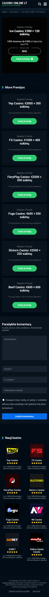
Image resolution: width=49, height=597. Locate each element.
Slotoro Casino (37, 490)
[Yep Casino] (12, 457)
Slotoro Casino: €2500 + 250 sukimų (24, 252)
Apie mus (36, 591)
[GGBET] (12, 546)
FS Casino (37, 460)
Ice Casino (14, 12)
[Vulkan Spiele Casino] (37, 546)
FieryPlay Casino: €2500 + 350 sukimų (24, 178)
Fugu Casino (12, 519)
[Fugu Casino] (12, 516)
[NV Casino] (37, 516)
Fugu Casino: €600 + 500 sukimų (24, 215)
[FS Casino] (37, 457)
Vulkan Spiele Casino (37, 550)
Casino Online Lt (14, 3)
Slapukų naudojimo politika (19, 591)
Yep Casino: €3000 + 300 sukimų (24, 105)
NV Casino (37, 519)
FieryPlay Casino (12, 490)
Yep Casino (12, 460)
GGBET (12, 549)
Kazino (4, 12)
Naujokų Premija (24, 27)
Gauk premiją (23, 59)
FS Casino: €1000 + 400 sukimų (24, 141)
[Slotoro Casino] (37, 486)
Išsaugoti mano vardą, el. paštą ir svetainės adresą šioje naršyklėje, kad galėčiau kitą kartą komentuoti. (24, 404)
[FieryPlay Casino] (12, 486)
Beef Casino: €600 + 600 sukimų (24, 288)
